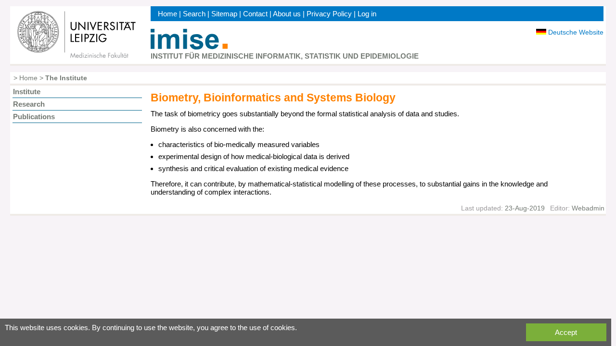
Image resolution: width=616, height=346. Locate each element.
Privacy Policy (329, 14)
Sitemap (224, 14)
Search (194, 14)
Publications (34, 116)
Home (167, 14)
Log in (367, 14)
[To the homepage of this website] (189, 47)
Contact (255, 14)
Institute (26, 91)
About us (287, 14)
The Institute (66, 78)
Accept (566, 332)
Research (29, 104)
